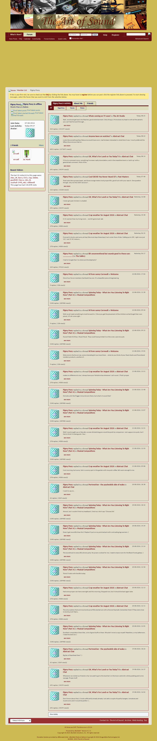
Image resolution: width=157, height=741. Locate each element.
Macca (21, 180)
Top (145, 720)
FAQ (20, 39)
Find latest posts (33, 110)
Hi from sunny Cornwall (98, 274)
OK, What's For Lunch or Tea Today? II (104, 157)
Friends (90, 104)
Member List (22, 90)
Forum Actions (49, 39)
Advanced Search (142, 39)
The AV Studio (119, 116)
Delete (35, 178)
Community (36, 39)
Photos (82, 108)
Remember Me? (77, 38)
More (41, 145)
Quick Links (62, 39)
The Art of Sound (117, 720)
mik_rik (28, 180)
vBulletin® (78, 731)
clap (30, 178)
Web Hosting (137, 720)
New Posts (13, 39)
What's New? (16, 34)
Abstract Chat (118, 136)
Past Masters (123, 177)
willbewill (31, 183)
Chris (25, 178)
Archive (128, 720)
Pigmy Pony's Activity (62, 104)
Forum (30, 34)
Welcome (115, 274)
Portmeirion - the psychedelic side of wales (106, 485)
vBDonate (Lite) (62, 737)
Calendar (27, 39)
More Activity (54, 714)
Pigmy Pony (61, 108)
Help (105, 35)
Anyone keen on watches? (100, 136)
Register (115, 35)
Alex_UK (14, 178)
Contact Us (104, 720)
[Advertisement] (78, 64)
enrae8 (16, 160)
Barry (20, 178)
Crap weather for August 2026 (101, 215)
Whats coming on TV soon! (100, 116)
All (51, 108)
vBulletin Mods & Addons (77, 737)
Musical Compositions (86, 295)
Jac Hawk (26, 160)
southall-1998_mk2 (18, 183)
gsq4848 (14, 180)
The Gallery (80, 256)
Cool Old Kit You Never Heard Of (102, 177)
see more (67, 125)
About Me (78, 104)
